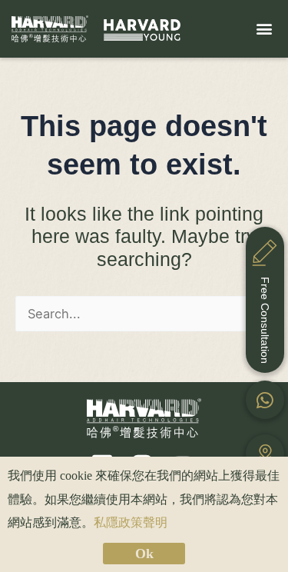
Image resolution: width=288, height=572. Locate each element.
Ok (144, 553)
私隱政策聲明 (130, 522)
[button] (263, 29)
